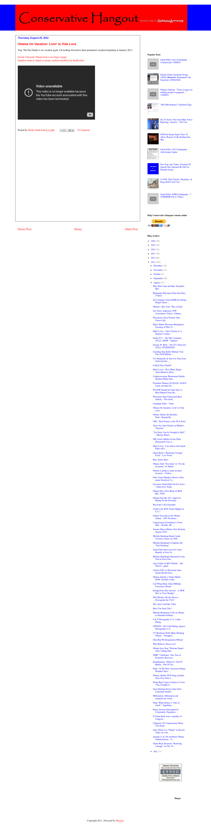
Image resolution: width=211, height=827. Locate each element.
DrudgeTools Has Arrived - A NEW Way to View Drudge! (169, 592)
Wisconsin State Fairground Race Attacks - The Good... (167, 398)
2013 (153, 253)
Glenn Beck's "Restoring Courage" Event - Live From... (168, 454)
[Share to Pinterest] (72, 130)
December (158, 265)
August (157, 282)
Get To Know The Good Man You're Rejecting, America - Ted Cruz (176, 121)
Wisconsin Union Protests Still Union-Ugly (166, 319)
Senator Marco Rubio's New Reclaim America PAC (169, 530)
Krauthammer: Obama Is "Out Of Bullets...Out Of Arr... (167, 663)
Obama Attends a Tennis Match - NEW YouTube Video (167, 578)
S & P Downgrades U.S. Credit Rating (166, 620)
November (158, 269)
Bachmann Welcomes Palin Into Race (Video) (169, 294)
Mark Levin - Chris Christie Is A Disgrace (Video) (167, 332)
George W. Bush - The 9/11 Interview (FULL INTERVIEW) (169, 346)
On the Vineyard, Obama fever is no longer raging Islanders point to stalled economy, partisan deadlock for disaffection (51, 58)
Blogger (120, 820)
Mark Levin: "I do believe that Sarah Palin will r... (169, 447)
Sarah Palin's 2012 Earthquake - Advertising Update (174, 150)
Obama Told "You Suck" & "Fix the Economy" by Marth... (169, 465)
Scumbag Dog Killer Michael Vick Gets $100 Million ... (168, 353)
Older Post (131, 229)
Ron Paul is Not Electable (164, 504)
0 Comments (84, 130)
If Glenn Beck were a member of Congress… (167, 717)
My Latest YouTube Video (164, 604)
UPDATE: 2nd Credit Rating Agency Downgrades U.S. (169, 627)
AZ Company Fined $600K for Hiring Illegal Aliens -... (169, 301)
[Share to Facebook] (70, 130)
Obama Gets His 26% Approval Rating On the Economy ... (167, 499)
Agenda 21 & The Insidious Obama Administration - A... (168, 738)
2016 (153, 240)
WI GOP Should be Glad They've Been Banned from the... (167, 391)
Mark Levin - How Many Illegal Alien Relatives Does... (167, 371)
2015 (153, 245)
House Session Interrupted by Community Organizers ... (166, 711)
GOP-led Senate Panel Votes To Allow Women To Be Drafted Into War (175, 137)
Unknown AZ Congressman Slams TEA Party (168, 724)
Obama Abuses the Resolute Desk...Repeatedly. (165, 416)
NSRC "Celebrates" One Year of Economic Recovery (167, 656)
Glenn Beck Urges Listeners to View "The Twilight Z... (169, 683)
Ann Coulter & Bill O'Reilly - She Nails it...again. (168, 564)
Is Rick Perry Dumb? (162, 365)
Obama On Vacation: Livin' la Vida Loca (168, 409)
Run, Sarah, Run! (160, 459)
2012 (153, 257)
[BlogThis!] (64, 130)
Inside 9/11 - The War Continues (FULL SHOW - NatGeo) (167, 339)
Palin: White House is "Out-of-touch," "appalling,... (166, 704)
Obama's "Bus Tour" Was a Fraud (167, 306)
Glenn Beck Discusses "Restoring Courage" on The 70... (167, 745)
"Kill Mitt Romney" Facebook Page (176, 104)
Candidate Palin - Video (163, 403)
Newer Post (24, 229)
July (156, 751)
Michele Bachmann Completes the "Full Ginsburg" (168, 544)
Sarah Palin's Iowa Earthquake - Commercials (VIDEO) (174, 61)
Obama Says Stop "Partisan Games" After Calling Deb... (168, 649)
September (158, 278)
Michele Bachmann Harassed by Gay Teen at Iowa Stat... (169, 558)
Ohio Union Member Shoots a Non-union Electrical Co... (168, 478)
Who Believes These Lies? (164, 643)
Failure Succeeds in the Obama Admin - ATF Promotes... (166, 517)
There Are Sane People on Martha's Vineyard (168, 427)
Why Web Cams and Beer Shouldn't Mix (168, 287)
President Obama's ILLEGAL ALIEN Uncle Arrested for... (169, 384)
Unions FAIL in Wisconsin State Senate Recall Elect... (167, 571)
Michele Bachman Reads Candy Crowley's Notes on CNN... (166, 537)
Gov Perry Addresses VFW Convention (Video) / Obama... (168, 312)
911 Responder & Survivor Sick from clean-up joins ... (169, 360)
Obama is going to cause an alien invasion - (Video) (167, 472)
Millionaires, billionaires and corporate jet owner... (165, 697)
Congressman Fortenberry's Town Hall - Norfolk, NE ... (167, 523)
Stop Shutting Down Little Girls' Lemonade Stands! (167, 690)
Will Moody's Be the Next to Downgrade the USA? (165, 598)
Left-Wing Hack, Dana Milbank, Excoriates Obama (167, 585)
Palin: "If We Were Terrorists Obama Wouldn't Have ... (169, 670)
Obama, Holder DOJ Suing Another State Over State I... (168, 676)
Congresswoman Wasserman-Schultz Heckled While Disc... (169, 377)
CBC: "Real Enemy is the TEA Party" (169, 421)
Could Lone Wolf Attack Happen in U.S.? (168, 510)
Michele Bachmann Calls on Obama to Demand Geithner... (168, 614)
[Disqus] (78, 180)
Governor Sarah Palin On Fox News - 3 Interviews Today (169, 485)
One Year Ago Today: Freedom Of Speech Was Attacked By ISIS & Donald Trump (175, 167)
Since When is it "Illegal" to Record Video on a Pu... (168, 731)
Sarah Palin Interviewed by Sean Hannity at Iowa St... (167, 551)
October (157, 274)
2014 (153, 249)
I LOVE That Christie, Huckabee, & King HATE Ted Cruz (176, 180)
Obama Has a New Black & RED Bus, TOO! (167, 492)
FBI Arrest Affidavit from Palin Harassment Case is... (167, 440)
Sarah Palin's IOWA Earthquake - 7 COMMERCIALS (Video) (175, 195)
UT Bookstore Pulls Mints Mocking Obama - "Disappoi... (168, 634)
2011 (153, 262)
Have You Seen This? (162, 608)
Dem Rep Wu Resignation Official (168, 639)
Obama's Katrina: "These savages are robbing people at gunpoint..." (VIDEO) (176, 92)
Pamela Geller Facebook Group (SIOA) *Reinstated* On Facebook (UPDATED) (175, 77)
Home (78, 229)
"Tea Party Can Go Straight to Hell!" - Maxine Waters (169, 433)
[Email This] (61, 130)
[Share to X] (67, 130)
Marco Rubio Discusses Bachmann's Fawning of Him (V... (168, 325)
